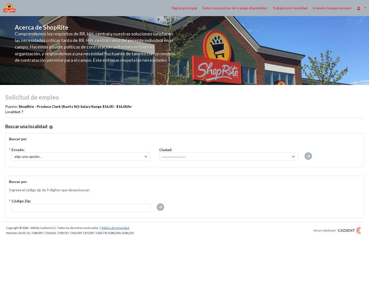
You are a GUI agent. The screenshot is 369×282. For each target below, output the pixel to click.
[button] (51, 127)
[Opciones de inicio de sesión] (361, 8)
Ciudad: (165, 150)
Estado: (18, 150)
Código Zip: (21, 201)
